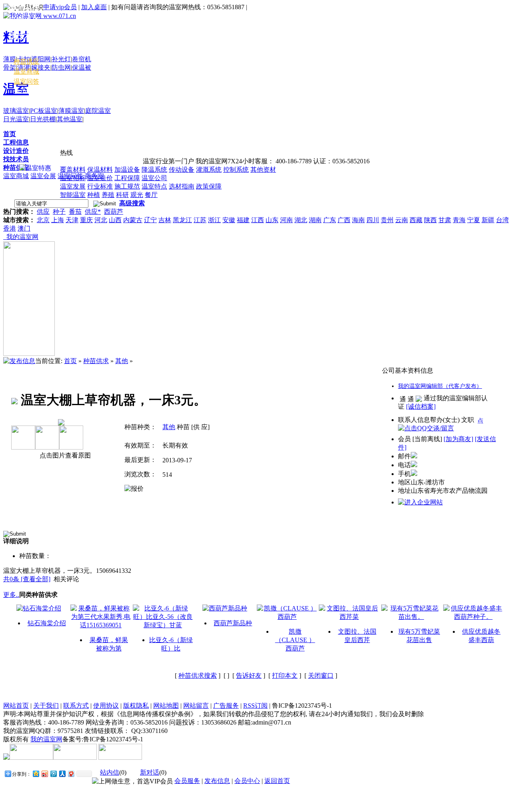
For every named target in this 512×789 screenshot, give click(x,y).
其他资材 (263, 169)
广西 (344, 220)
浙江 (214, 220)
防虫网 (61, 67)
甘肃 (444, 220)
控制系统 (236, 169)
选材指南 (181, 186)
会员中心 (26, 90)
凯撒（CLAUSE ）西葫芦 (295, 640)
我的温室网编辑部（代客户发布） (440, 386)
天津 (72, 220)
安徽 (228, 220)
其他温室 (69, 119)
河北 (100, 220)
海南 (358, 220)
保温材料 (100, 169)
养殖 (108, 194)
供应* (93, 211)
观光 (136, 194)
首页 (9, 133)
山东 (272, 220)
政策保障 (209, 186)
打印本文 (285, 675)
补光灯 (61, 59)
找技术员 (16, 159)
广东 (329, 220)
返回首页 (277, 780)
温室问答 (26, 81)
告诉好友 (249, 675)
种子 (59, 211)
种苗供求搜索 (197, 675)
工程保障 (127, 178)
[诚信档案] (421, 406)
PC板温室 (43, 110)
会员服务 (187, 780)
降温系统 (154, 169)
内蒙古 (132, 220)
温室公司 (154, 178)
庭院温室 (98, 110)
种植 (93, 194)
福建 (243, 220)
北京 (43, 220)
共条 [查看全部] (26, 579)
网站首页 (16, 705)
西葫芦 (113, 211)
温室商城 (16, 176)
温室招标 (73, 178)
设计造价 (16, 150)
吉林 (164, 220)
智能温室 (73, 194)
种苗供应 (16, 167)
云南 (401, 220)
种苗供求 (96, 360)
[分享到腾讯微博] (53, 774)
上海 (57, 220)
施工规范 (127, 186)
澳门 (24, 228)
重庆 (86, 220)
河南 (286, 220)
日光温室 (16, 119)
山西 (115, 220)
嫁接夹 (40, 67)
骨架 (9, 67)
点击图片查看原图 (64, 455)
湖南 (315, 220)
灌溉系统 (209, 169)
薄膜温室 (71, 110)
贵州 (387, 220)
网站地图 (166, 705)
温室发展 (73, 186)
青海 (459, 220)
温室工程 (24, 6)
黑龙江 (182, 220)
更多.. (11, 594)
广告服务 (226, 705)
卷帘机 (81, 59)
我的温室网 (20, 236)
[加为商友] (458, 439)
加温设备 (127, 169)
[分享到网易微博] (70, 774)
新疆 (488, 220)
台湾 (502, 220)
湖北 (300, 220)
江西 (257, 220)
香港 (9, 228)
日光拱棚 (43, 119)
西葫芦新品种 (233, 623)
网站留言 (196, 705)
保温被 (81, 67)
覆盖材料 (73, 169)
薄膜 (9, 59)
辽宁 (150, 220)
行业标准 (100, 186)
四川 (372, 220)
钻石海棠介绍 (47, 623)
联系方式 (76, 705)
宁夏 (473, 220)
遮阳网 (40, 59)
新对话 (149, 772)
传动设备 (181, 169)
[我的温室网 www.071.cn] (39, 15)
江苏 (200, 220)
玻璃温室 (16, 110)
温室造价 (100, 178)
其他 (121, 360)
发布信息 (217, 780)
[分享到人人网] (62, 774)
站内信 (109, 772)
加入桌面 (94, 7)
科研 (122, 194)
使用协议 (106, 705)
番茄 (75, 211)
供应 (43, 211)
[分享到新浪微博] (44, 774)
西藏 (416, 220)
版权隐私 (136, 705)
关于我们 (46, 705)
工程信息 (16, 142)
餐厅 (151, 194)
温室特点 (154, 186)
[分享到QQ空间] (35, 774)
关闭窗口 (321, 675)
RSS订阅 (255, 705)
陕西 (430, 220)
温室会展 (43, 176)
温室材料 (24, 50)
